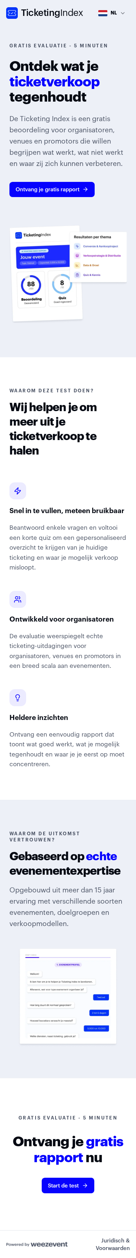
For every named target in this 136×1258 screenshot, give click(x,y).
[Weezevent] (37, 1244)
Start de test (63, 1185)
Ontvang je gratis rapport (47, 189)
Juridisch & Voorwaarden (113, 1244)
